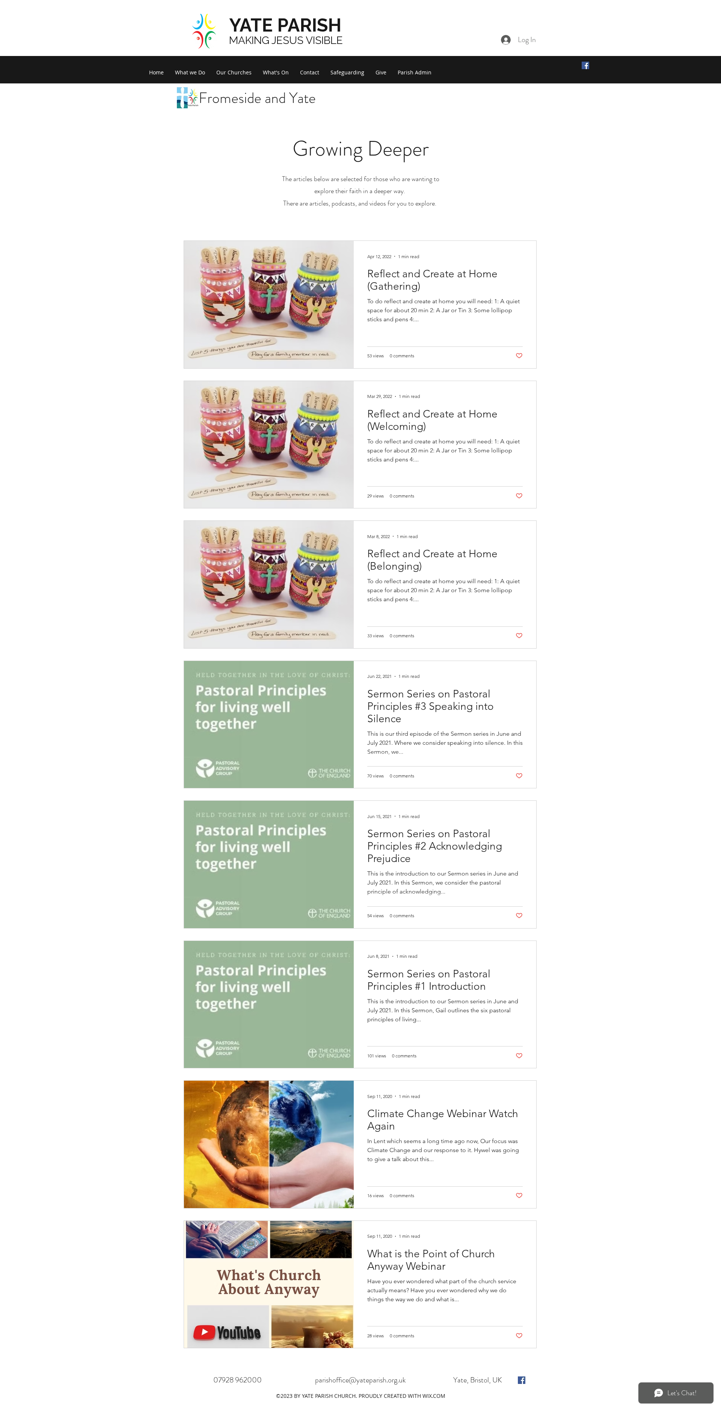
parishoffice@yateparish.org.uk (360, 1380)
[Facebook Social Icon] (585, 65)
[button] (190, 72)
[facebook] (521, 1380)
